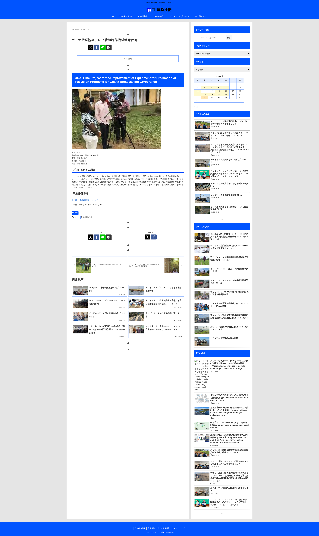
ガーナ (77, 217)
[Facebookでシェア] (96, 47)
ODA (76, 213)
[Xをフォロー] (147, 236)
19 (212, 94)
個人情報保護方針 (164, 528)
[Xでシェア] (90, 47)
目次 (125, 59)
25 (205, 98)
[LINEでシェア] (103, 47)
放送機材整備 (87, 217)
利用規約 (151, 528)
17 (198, 94)
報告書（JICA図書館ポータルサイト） (87, 200)
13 (219, 91)
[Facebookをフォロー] (154, 236)
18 (205, 94)
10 (198, 91)
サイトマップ (179, 528)
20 (219, 94)
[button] (109, 47)
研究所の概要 (140, 528)
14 (226, 91)
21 (226, 94)
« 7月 (196, 107)
